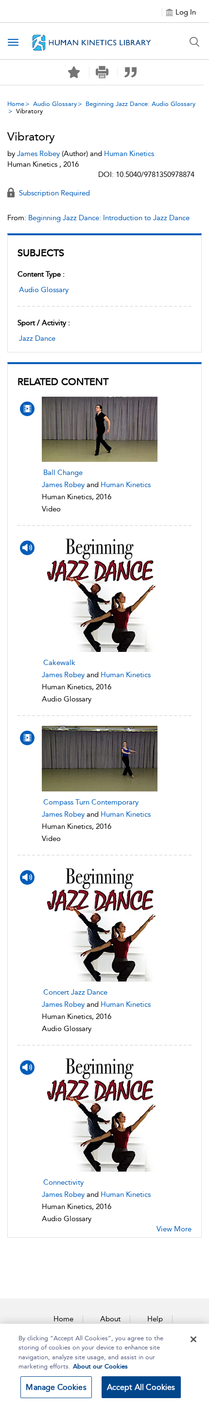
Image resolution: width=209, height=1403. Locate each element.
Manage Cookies (56, 1387)
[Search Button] (194, 42)
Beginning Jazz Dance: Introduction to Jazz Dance (109, 217)
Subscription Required (53, 193)
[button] (102, 72)
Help (155, 1319)
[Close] (193, 1339)
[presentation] (100, 429)
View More (174, 1229)
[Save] (74, 72)
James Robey (63, 484)
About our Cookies (100, 1366)
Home (15, 103)
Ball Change (63, 472)
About (110, 1319)
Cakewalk (59, 662)
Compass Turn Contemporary (91, 802)
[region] (104, 1363)
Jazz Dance (37, 338)
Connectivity (63, 1182)
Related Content (62, 381)
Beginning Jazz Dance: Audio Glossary (140, 103)
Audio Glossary (55, 103)
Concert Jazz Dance (75, 992)
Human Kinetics (126, 484)
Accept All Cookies (141, 1387)
